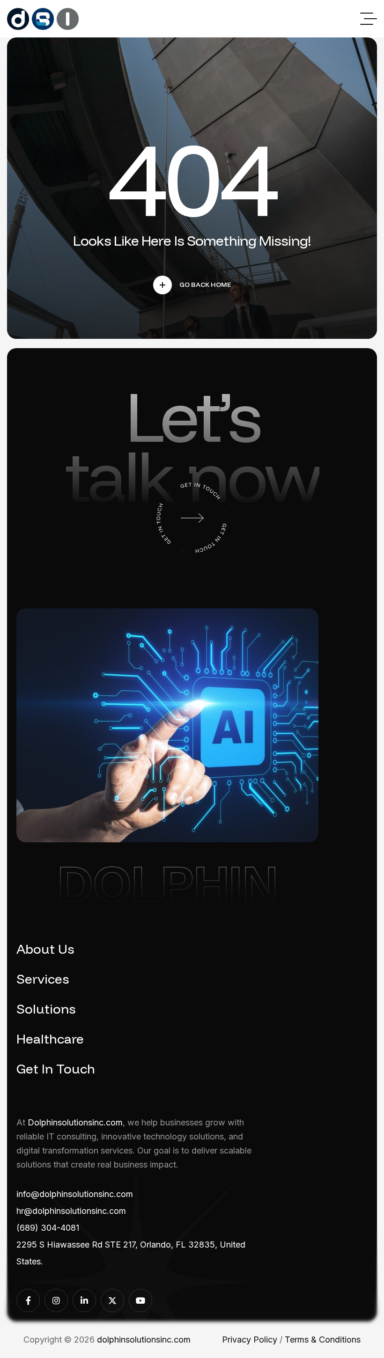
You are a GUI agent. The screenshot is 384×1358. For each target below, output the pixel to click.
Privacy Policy (249, 1339)
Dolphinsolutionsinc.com (75, 1122)
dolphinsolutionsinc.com (144, 1339)
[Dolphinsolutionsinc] (43, 19)
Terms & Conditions (323, 1339)
